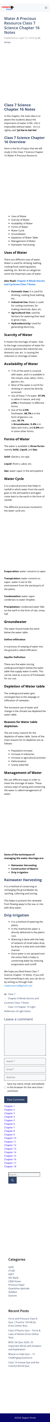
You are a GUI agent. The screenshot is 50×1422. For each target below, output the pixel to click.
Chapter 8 (9, 1131)
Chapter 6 (9, 1123)
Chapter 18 (10, 1166)
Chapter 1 (9, 1106)
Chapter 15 (10, 1155)
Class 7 (11, 994)
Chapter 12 (10, 1145)
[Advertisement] (25, 73)
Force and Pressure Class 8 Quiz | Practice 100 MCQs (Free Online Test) (22, 1322)
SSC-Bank (13, 1277)
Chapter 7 (9, 1127)
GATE (11, 1267)
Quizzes (12, 1295)
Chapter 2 (9, 1109)
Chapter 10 (10, 1138)
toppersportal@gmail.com (18, 985)
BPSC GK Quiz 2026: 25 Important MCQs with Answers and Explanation (24, 1346)
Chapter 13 (10, 1148)
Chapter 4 (9, 1116)
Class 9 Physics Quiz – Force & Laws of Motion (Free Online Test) (24, 1334)
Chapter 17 (10, 1163)
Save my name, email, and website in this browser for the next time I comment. (25, 1087)
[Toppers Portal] (7, 8)
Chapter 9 (9, 1134)
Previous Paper (16, 1284)
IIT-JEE (11, 1270)
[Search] (12, 1180)
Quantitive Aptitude (18, 1288)
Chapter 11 (10, 1141)
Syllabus (12, 1291)
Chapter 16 (10, 1159)
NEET (11, 1274)
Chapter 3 (9, 1113)
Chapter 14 (10, 1152)
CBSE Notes (14, 1281)
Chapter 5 (9, 1120)
